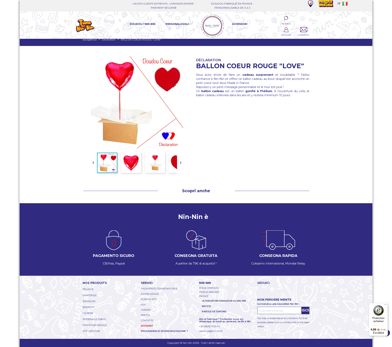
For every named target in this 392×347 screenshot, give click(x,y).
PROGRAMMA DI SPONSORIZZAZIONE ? (164, 331)
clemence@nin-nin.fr (211, 331)
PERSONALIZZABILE (94, 319)
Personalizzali (177, 24)
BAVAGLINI (89, 301)
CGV (143, 304)
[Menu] (385, 305)
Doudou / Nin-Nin (142, 24)
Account (147, 325)
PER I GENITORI (91, 331)
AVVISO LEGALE (150, 293)
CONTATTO (147, 320)
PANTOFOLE (90, 295)
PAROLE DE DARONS (214, 311)
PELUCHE (88, 289)
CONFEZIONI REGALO (95, 325)
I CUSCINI (88, 313)
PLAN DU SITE (149, 299)
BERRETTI (88, 307)
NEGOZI (206, 306)
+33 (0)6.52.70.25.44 (209, 326)
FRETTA (145, 315)
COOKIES (146, 309)
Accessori (239, 24)
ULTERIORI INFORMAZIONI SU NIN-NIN (224, 300)
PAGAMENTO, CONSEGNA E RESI (159, 288)
